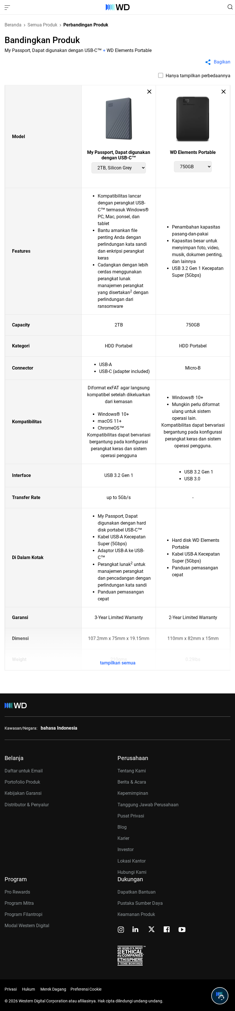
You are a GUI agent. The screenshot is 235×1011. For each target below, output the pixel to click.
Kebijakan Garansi (23, 793)
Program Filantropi (23, 914)
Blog (122, 827)
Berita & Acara (131, 782)
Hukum (28, 989)
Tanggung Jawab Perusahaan (148, 804)
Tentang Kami (131, 771)
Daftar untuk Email (24, 771)
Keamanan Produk (136, 914)
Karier (123, 838)
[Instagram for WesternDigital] (120, 930)
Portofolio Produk (22, 782)
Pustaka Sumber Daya (140, 903)
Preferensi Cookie (85, 989)
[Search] (230, 6)
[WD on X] (151, 929)
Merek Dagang (53, 989)
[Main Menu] (8, 7)
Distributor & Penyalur (27, 804)
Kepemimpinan (132, 793)
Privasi (11, 989)
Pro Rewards (17, 892)
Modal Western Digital (27, 925)
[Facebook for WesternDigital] (167, 930)
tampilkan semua (118, 663)
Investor (125, 849)
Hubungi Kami (131, 872)
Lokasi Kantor (131, 861)
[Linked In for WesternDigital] (135, 930)
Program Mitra (19, 903)
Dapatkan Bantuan (136, 892)
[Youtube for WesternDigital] (182, 930)
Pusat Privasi (130, 816)
